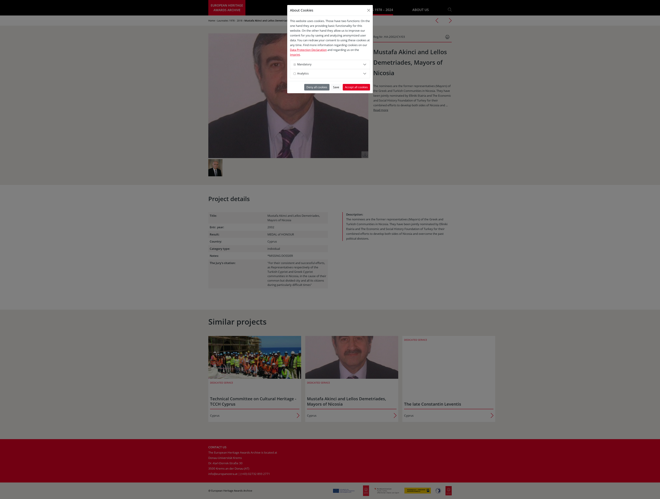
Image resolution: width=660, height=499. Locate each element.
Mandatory (304, 64)
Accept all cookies (356, 87)
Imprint (295, 55)
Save (336, 87)
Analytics (303, 73)
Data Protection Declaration (308, 50)
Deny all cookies (316, 87)
